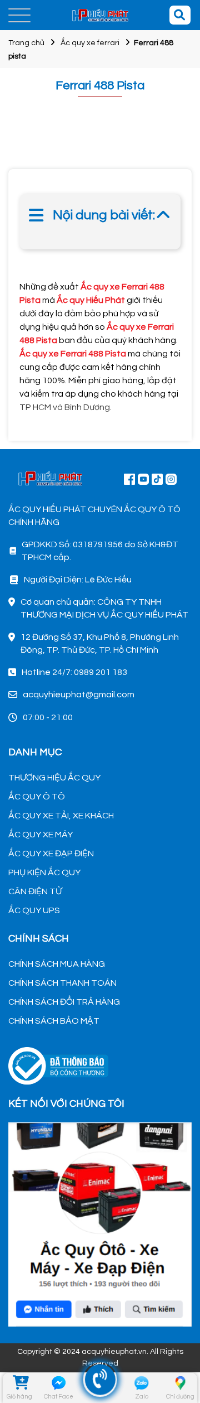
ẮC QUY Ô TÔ (36, 796)
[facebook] (100, 1223)
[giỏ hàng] (20, 1383)
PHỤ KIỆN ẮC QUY (44, 872)
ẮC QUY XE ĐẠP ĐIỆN (51, 853)
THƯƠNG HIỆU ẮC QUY (54, 777)
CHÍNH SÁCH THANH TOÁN (62, 982)
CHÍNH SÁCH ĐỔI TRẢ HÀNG (64, 1001)
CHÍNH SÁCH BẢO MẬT (53, 1020)
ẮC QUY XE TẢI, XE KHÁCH (61, 815)
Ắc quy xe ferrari (90, 43)
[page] (129, 478)
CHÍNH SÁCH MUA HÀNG (56, 964)
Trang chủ (26, 43)
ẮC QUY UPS (34, 910)
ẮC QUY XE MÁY (40, 834)
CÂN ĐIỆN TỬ (35, 891)
